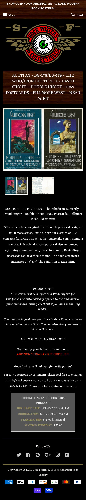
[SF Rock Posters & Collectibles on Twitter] (19, 455)
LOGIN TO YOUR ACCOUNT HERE (43, 339)
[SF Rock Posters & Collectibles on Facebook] (28, 455)
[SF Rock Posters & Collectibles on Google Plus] (48, 455)
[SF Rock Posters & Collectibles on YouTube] (67, 455)
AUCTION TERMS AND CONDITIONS (42, 354)
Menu (11, 15)
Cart (80, 15)
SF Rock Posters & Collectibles (46, 469)
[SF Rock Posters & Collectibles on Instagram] (57, 455)
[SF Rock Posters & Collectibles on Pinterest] (37, 455)
